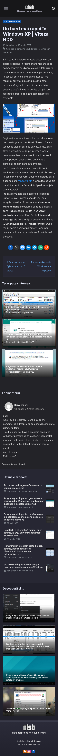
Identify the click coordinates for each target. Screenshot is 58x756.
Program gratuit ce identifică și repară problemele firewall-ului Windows (23, 367)
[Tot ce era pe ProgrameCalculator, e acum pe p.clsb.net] (50, 488)
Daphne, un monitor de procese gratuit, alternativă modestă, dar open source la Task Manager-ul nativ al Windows (27, 646)
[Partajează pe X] (16, 247)
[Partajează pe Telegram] (34, 247)
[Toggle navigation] (6, 8)
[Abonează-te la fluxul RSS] (25, 751)
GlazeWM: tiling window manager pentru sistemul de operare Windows (23, 566)
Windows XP (24, 180)
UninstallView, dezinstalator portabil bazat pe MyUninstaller (27, 308)
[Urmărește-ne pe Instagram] (29, 751)
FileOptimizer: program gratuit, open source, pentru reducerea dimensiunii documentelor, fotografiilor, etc (23, 549)
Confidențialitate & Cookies (29, 741)
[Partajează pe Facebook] (10, 247)
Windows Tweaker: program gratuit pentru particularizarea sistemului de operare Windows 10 (28, 336)
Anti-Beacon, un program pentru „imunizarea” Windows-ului (28, 709)
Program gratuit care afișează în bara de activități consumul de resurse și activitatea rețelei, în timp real (27, 677)
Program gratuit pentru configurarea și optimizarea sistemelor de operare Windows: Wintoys (23, 517)
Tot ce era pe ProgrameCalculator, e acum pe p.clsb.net (23, 486)
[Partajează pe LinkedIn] (28, 247)
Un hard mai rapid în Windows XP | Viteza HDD (26, 34)
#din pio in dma (13, 49)
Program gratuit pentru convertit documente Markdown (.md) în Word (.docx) (27, 616)
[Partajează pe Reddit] (46, 247)
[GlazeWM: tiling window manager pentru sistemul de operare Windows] (50, 567)
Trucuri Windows (12, 21)
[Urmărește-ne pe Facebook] (33, 751)
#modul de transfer (31, 49)
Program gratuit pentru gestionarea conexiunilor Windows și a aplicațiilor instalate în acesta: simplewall (24, 501)
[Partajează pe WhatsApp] (40, 247)
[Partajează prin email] (22, 247)
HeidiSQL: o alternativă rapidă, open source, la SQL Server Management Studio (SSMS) (23, 533)
